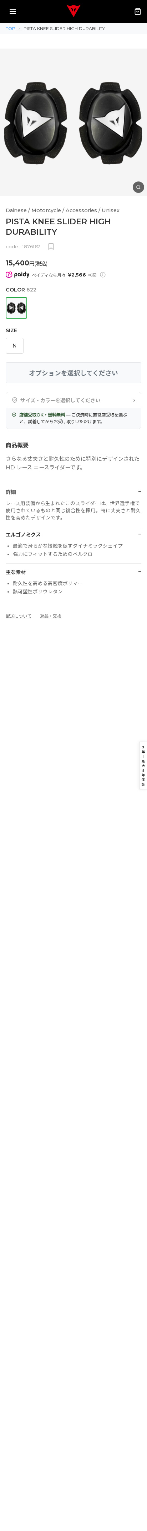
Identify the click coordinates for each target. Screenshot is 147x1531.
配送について (18, 616)
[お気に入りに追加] (51, 246)
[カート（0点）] (137, 11)
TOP (10, 28)
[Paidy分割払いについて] (102, 274)
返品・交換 (50, 616)
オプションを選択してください (73, 373)
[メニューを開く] (13, 11)
